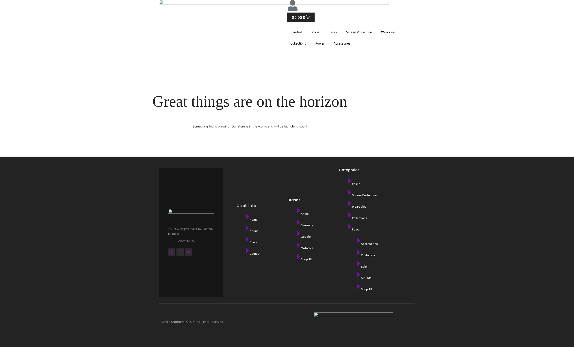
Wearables (388, 32)
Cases (332, 32)
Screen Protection (359, 32)
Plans (315, 32)
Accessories (342, 43)
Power (319, 43)
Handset (296, 32)
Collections (298, 43)
